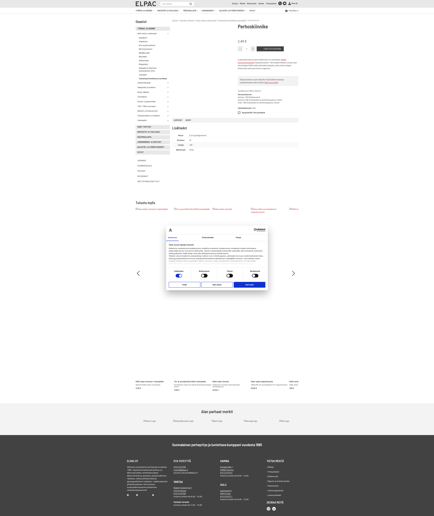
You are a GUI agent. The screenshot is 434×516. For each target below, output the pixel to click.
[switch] (204, 275)
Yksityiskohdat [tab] (207, 237)
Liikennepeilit (142, 120)
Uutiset (261, 3)
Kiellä (184, 285)
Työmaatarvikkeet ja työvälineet (148, 116)
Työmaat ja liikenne (145, 11)
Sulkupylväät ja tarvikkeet (146, 87)
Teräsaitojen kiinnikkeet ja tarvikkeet (153, 78)
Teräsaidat (143, 75)
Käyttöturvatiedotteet (148, 181)
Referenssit (251, 3)
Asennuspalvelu (144, 166)
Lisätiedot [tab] (178, 120)
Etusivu (235, 3)
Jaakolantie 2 (226, 490)
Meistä (242, 3)
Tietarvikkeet (142, 97)
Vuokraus (141, 160)
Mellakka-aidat (144, 53)
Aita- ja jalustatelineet (147, 45)
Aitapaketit (143, 38)
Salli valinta (217, 285)
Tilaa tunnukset (271, 82)
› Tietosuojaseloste (275, 490)
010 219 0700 (180, 467)
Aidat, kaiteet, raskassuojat (147, 33)
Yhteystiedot (271, 3)
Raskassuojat (144, 60)
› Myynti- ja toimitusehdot (278, 481)
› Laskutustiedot (274, 495)
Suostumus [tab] (172, 237)
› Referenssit (272, 476)
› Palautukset (272, 485)
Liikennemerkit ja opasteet (149, 142)
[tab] (188, 120)
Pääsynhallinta (191, 11)
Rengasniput (143, 64)
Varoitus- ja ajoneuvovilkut (146, 102)
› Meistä (270, 467)
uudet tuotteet (144, 127)
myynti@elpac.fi (181, 470)
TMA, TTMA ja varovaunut (146, 106)
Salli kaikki (249, 285)
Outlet (252, 10)
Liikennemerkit (209, 11)
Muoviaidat (143, 57)
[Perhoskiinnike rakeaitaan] (202, 53)
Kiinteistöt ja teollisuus (169, 11)
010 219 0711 (226, 496)
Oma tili (294, 3)
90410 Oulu (225, 493)
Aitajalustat (143, 41)
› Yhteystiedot (273, 471)
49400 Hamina (227, 470)
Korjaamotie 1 (226, 467)
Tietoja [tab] (238, 237)
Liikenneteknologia (144, 83)
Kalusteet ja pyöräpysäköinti (233, 11)
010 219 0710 (226, 472)
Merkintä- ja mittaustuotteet (147, 111)
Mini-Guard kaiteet (145, 49)
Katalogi (141, 171)
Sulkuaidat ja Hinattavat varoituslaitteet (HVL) (148, 69)
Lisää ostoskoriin (272, 49)
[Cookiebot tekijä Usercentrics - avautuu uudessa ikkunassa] (255, 230)
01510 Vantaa (180, 490)
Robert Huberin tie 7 (183, 487)
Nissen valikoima (143, 92)
